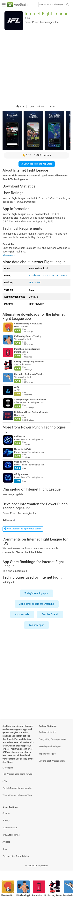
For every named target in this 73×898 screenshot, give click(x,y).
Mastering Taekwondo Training (29, 374)
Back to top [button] (65, 869)
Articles (6, 842)
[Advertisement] (36, 67)
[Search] (67, 4)
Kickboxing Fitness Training (27, 336)
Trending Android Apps (50, 746)
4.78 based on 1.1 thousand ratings (48, 275)
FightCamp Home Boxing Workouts (31, 412)
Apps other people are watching (36, 603)
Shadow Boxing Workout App (28, 323)
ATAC (16, 387)
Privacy (6, 820)
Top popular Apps (47, 754)
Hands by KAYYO (22, 449)
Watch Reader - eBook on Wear (18, 795)
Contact (6, 813)
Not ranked (35, 282)
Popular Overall (50, 614)
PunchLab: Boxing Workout (27, 349)
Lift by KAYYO (21, 474)
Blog (5, 849)
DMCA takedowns (11, 835)
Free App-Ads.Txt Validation (16, 856)
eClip (5, 781)
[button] (36, 520)
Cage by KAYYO (21, 462)
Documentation (10, 827)
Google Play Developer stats (52, 739)
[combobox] (52, 4)
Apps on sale (22, 614)
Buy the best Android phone (52, 761)
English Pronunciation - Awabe (17, 788)
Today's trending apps (36, 593)
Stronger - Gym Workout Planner (30, 399)
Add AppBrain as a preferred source (23, 528)
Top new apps (36, 624)
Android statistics (47, 732)
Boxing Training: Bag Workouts (29, 361)
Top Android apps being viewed (17, 774)
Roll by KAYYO (21, 436)
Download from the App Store (37, 164)
